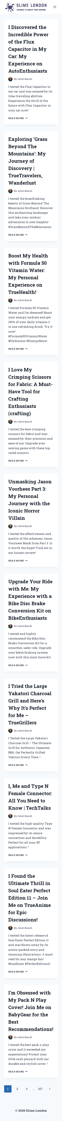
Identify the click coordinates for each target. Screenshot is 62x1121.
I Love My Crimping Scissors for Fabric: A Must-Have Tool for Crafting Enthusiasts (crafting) (30, 391)
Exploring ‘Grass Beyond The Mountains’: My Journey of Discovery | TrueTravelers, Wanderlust (27, 161)
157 (40, 1089)
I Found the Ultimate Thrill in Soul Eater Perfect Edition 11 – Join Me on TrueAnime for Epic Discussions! (29, 898)
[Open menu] (54, 7)
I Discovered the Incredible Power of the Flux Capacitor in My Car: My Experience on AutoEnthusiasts (28, 49)
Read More (18, 118)
